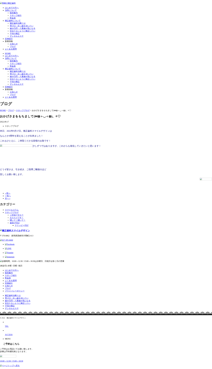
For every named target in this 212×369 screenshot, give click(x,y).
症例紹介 (9, 39)
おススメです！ (17, 218)
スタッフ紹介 (16, 15)
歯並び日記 (15, 223)
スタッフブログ (12, 212)
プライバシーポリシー (15, 291)
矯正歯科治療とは (18, 23)
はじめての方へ (12, 8)
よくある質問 (11, 49)
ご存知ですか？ (17, 215)
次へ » (7, 198)
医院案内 (14, 13)
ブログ (13, 46)
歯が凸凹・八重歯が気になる (22, 28)
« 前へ (7, 193)
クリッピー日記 (21, 225)
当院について (11, 10)
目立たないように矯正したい (22, 31)
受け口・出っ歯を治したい (21, 26)
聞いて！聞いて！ (18, 220)
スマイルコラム (12, 210)
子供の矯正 (15, 33)
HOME (8, 53)
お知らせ (14, 44)
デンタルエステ (17, 36)
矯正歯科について (13, 21)
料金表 (13, 18)
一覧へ (8, 196)
